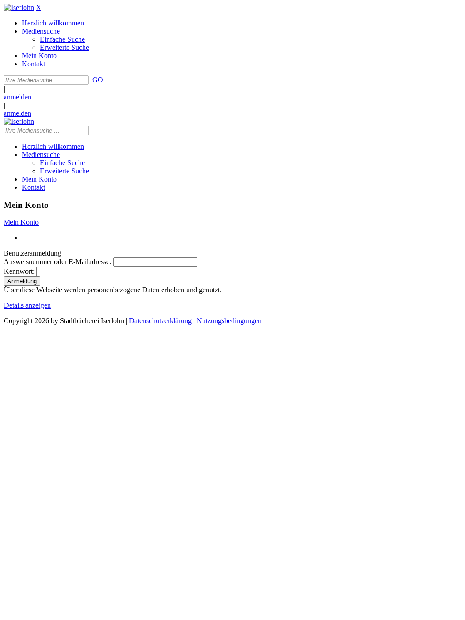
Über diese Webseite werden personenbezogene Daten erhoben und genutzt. (113, 290)
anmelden (17, 97)
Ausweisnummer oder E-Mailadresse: (57, 262)
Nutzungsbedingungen (229, 321)
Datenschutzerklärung (160, 321)
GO (97, 80)
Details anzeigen (27, 305)
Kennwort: (19, 271)
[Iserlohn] (19, 7)
